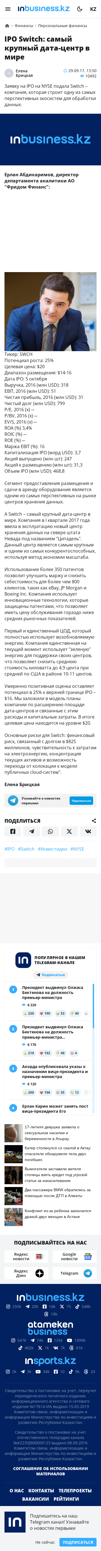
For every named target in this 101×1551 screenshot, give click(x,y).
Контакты (41, 1500)
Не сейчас (45, 1542)
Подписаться (78, 1542)
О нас (17, 1500)
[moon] (79, 9)
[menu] (8, 9)
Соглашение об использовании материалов (50, 1480)
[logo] (44, 9)
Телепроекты (75, 1500)
